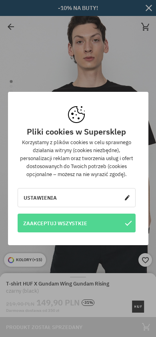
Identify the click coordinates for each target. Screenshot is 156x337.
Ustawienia (40, 197)
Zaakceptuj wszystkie (55, 223)
